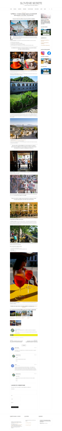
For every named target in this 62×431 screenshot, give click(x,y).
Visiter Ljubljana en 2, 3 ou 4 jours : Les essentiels (24, 317)
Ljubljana (23, 12)
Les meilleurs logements (45, 45)
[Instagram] (11, 335)
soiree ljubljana (17, 337)
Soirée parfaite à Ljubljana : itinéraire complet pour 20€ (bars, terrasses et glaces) (12, 317)
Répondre (35, 347)
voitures (21, 302)
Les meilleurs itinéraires (28, 422)
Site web (12, 402)
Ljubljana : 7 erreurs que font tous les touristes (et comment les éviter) (18, 317)
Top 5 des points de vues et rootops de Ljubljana (18, 326)
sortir (25, 12)
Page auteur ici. (17, 423)
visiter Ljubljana (21, 337)
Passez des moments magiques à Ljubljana (12, 326)
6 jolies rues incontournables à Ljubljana (29, 317)
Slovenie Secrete (31, 3)
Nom (12, 395)
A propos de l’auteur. (17, 333)
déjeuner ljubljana (12, 337)
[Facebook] (12, 335)
